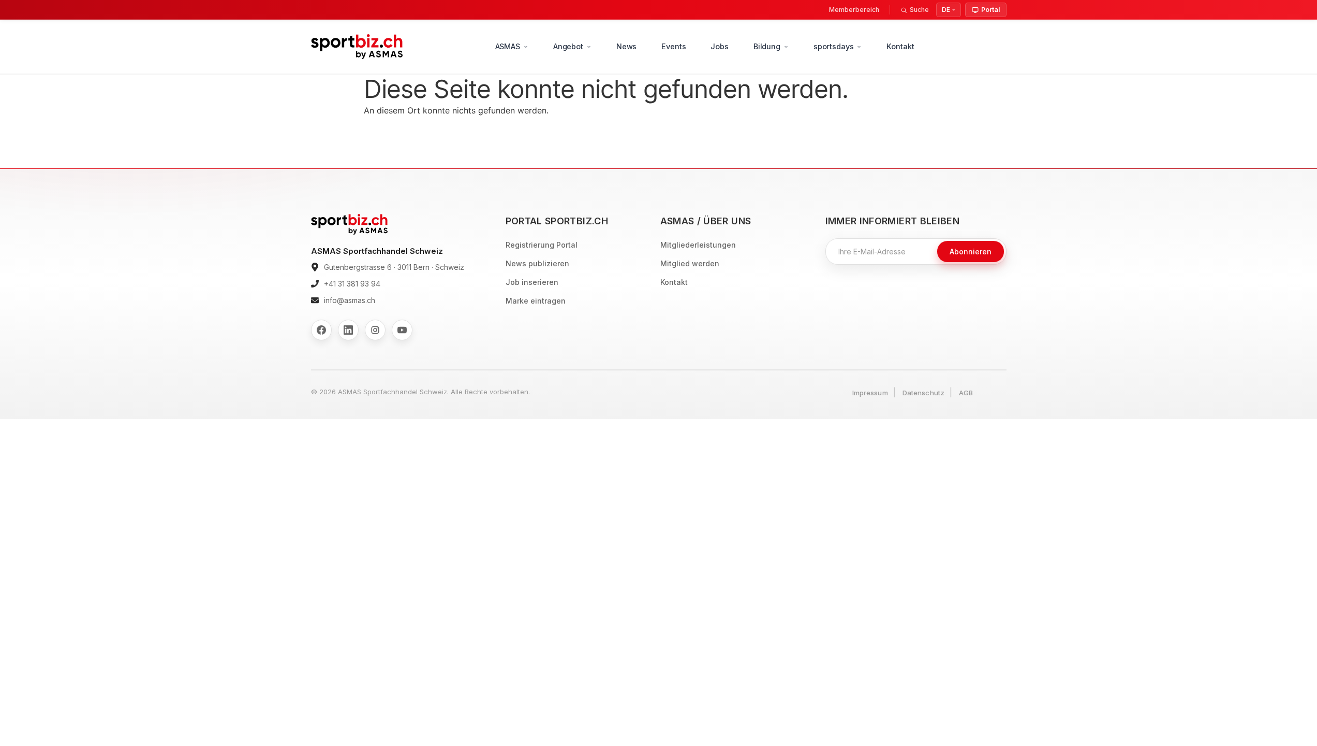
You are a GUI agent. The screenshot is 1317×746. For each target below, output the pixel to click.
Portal (990, 9)
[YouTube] (402, 330)
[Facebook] (321, 330)
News (626, 46)
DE (946, 9)
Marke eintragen (536, 300)
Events (673, 46)
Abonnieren (971, 251)
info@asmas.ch (349, 300)
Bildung (766, 46)
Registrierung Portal (542, 244)
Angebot (568, 46)
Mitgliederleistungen (698, 244)
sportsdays (833, 46)
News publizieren (537, 263)
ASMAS (507, 46)
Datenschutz (923, 393)
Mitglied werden (689, 263)
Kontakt (900, 46)
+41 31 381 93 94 (352, 283)
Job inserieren (532, 282)
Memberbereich (854, 9)
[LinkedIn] (348, 330)
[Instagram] (375, 330)
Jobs (719, 46)
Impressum (870, 393)
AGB (966, 393)
